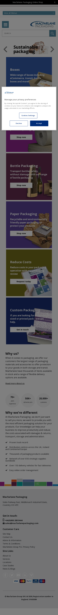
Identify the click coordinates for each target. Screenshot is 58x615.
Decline (19, 123)
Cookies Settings (28, 115)
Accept (39, 123)
